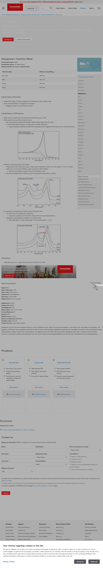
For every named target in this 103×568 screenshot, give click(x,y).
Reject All (94, 562)
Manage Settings (9, 561)
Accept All (80, 562)
